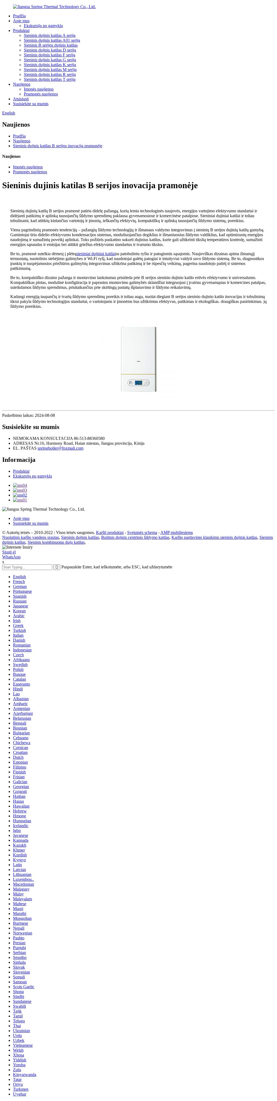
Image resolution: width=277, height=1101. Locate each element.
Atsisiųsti (21, 99)
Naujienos (21, 84)
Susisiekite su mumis (30, 103)
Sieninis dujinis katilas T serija (49, 79)
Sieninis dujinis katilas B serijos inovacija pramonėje (57, 145)
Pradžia (19, 16)
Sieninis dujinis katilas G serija (50, 59)
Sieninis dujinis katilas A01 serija (52, 40)
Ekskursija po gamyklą (43, 25)
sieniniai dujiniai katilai (96, 253)
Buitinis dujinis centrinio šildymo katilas (135, 537)
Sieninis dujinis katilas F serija (49, 55)
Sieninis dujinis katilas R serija (50, 74)
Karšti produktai (110, 532)
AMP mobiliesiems (176, 532)
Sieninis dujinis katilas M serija (50, 69)
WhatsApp (11, 557)
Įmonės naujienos (39, 89)
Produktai (21, 30)
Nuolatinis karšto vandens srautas (30, 537)
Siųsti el (9, 552)
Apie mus (21, 20)
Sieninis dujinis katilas (80, 537)
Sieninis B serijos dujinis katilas (51, 45)
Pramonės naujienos (41, 94)
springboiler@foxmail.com (60, 448)
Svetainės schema (142, 532)
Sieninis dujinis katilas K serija (50, 64)
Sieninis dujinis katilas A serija (49, 35)
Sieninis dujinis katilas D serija (50, 50)
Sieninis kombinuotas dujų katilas (56, 542)
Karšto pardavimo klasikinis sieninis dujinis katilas (214, 537)
